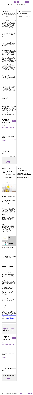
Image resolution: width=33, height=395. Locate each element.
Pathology (20, 6)
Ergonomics (10, 6)
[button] (2, 2)
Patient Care (6, 6)
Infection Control (15, 6)
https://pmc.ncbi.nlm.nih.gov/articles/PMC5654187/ (9, 315)
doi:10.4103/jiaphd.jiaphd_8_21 (11, 318)
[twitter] (8, 20)
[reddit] (9, 20)
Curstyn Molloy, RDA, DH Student (8, 177)
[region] (9, 155)
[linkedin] (7, 20)
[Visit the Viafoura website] (14, 156)
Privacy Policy (21, 393)
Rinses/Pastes (3, 9)
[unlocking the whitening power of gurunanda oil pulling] (5, 243)
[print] (15, 20)
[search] (3, 2)
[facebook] (6, 20)
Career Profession (25, 6)
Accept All (30, 393)
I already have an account (8, 162)
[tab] (3, 153)
